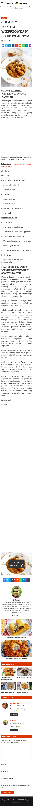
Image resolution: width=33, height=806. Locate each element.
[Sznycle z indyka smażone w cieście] (8, 672)
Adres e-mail (5, 771)
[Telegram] (26, 45)
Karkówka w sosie (22, 692)
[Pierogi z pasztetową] (8, 686)
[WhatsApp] (23, 45)
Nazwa (3, 764)
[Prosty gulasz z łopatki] (24, 672)
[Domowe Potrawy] (16, 3)
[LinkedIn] (9, 45)
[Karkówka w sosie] (24, 686)
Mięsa (13, 14)
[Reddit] (20, 45)
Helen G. (6, 41)
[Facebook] (3, 45)
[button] (16, 564)
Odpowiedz (14, 714)
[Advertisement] (16, 138)
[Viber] (30, 45)
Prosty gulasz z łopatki (24, 677)
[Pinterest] (16, 45)
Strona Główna (6, 14)
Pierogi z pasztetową (7, 692)
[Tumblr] (13, 45)
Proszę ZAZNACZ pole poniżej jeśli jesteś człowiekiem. (15, 785)
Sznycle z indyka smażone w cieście (6, 678)
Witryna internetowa (7, 778)
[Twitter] (6, 45)
